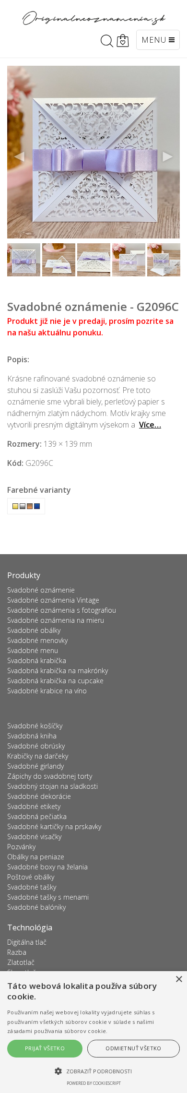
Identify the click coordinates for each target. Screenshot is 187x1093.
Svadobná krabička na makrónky (57, 670)
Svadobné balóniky (36, 907)
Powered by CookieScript (94, 1083)
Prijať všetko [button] (45, 1048)
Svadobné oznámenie (41, 589)
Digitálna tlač (27, 942)
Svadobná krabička (36, 660)
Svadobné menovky (37, 640)
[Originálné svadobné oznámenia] (93, 18)
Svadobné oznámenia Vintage (53, 600)
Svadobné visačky (34, 836)
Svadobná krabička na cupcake (55, 680)
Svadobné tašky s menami (48, 897)
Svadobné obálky (33, 630)
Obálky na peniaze (35, 856)
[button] (93, 1071)
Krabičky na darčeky (37, 755)
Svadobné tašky (31, 886)
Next (167, 156)
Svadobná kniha (32, 735)
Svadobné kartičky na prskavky (54, 826)
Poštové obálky (30, 876)
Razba (16, 952)
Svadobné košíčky (34, 725)
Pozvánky (21, 846)
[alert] (93, 1032)
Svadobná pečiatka (37, 816)
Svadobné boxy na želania (47, 866)
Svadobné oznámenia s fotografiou (61, 610)
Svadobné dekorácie (39, 796)
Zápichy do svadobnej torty (49, 776)
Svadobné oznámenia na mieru (55, 620)
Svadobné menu (32, 650)
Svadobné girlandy (35, 766)
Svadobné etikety (33, 806)
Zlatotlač (21, 962)
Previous (19, 156)
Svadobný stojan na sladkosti (52, 786)
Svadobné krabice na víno (47, 690)
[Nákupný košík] (122, 41)
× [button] (178, 979)
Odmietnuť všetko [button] (133, 1048)
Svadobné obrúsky (36, 745)
